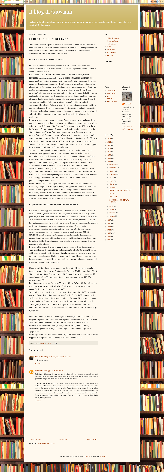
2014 (109, 230)
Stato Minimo (111, 52)
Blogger (102, 456)
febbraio (112, 213)
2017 (109, 220)
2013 (109, 233)
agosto (111, 177)
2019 (109, 158)
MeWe (109, 47)
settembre (112, 174)
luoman (87, 456)
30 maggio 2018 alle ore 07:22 (54, 370)
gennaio (112, 216)
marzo (111, 209)
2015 (109, 226)
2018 (109, 161)
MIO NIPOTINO (111, 97)
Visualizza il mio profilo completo (127, 128)
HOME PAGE (112, 91)
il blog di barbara (113, 38)
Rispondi (38, 363)
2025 (109, 138)
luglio (111, 181)
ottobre (112, 171)
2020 (109, 155)
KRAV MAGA (112, 101)
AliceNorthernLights (42, 356)
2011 (109, 236)
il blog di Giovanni (50, 11)
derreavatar (39, 370)
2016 (109, 223)
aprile (111, 206)
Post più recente (35, 439)
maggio (112, 187)
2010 (109, 240)
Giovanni (127, 104)
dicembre (112, 164)
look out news (111, 44)
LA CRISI (112, 193)
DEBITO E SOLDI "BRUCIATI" (120, 190)
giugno (112, 184)
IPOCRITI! (113, 197)
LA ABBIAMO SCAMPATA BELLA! (119, 201)
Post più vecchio (91, 439)
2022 (109, 148)
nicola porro (111, 49)
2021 (109, 151)
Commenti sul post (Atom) (46, 443)
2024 (109, 142)
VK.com (110, 55)
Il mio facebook (112, 41)
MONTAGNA (111, 93)
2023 (109, 145)
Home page (63, 439)
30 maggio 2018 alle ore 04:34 (61, 357)
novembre (113, 167)
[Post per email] (56, 343)
